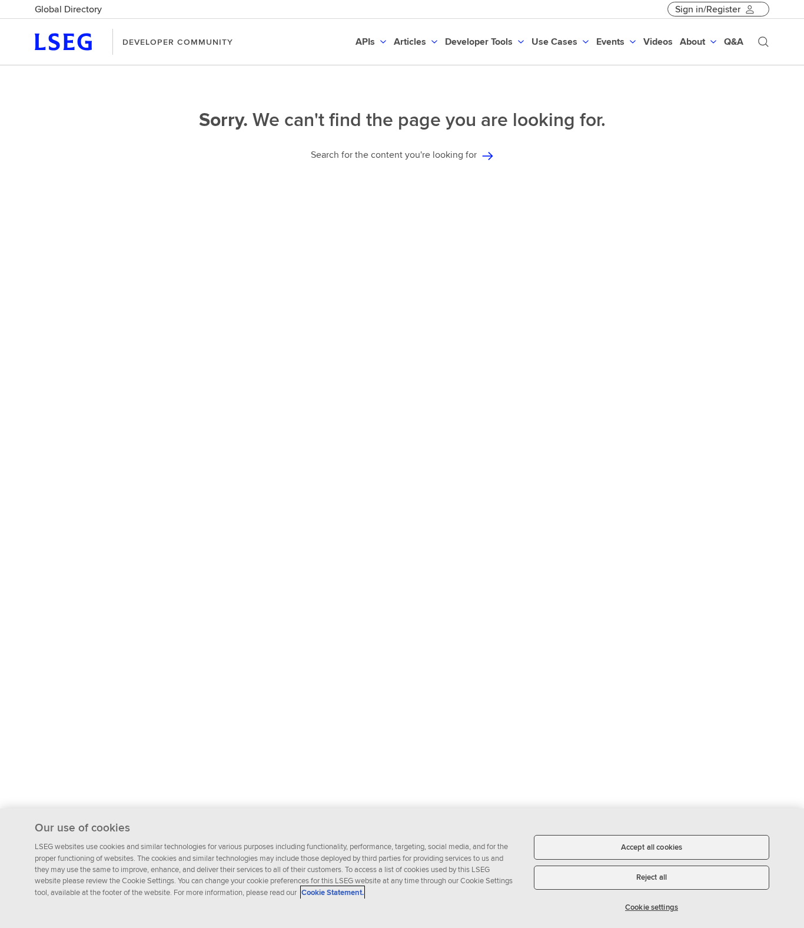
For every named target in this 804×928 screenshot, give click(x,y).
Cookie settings (651, 907)
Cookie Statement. (332, 892)
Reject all (651, 877)
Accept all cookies (651, 847)
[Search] (763, 41)
